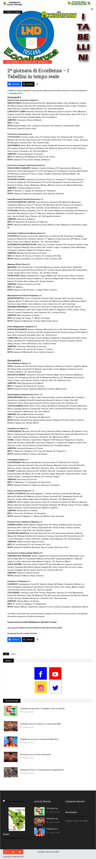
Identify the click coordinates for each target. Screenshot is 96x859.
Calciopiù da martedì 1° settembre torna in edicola (42, 708)
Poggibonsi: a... (52, 829)
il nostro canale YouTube (27, 633)
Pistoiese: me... (52, 818)
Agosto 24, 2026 (28, 773)
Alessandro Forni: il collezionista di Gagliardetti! (42, 770)
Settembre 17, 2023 (29, 62)
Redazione (44, 62)
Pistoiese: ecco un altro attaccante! (35, 754)
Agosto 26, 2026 (27, 712)
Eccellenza (9, 12)
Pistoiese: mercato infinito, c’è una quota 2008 (40, 724)
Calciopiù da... (52, 808)
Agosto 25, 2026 (27, 742)
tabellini (13, 654)
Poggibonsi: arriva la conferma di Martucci (39, 739)
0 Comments (14, 62)
